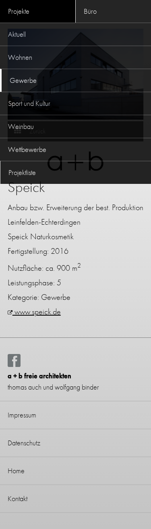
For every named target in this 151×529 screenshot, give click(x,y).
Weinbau (21, 126)
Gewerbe (23, 80)
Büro (90, 11)
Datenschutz (24, 442)
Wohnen (20, 57)
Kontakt (17, 498)
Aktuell (17, 34)
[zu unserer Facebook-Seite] (14, 364)
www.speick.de (36, 311)
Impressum (22, 414)
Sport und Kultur (29, 103)
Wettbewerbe (27, 149)
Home (16, 470)
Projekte (18, 11)
